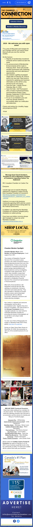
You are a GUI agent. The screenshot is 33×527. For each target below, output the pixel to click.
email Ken (19, 324)
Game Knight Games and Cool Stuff (14, 421)
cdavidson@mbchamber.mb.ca (13, 221)
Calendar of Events (16, 21)
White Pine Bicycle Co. (11, 435)
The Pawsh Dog (12, 431)
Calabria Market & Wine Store (14, 426)
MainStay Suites (8, 425)
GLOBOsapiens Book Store (13, 433)
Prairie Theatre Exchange (10, 438)
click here (11, 324)
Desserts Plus (12, 420)
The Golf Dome (10, 430)
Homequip (10, 436)
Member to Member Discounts (16, 26)
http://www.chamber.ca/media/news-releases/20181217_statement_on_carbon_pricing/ (16, 196)
